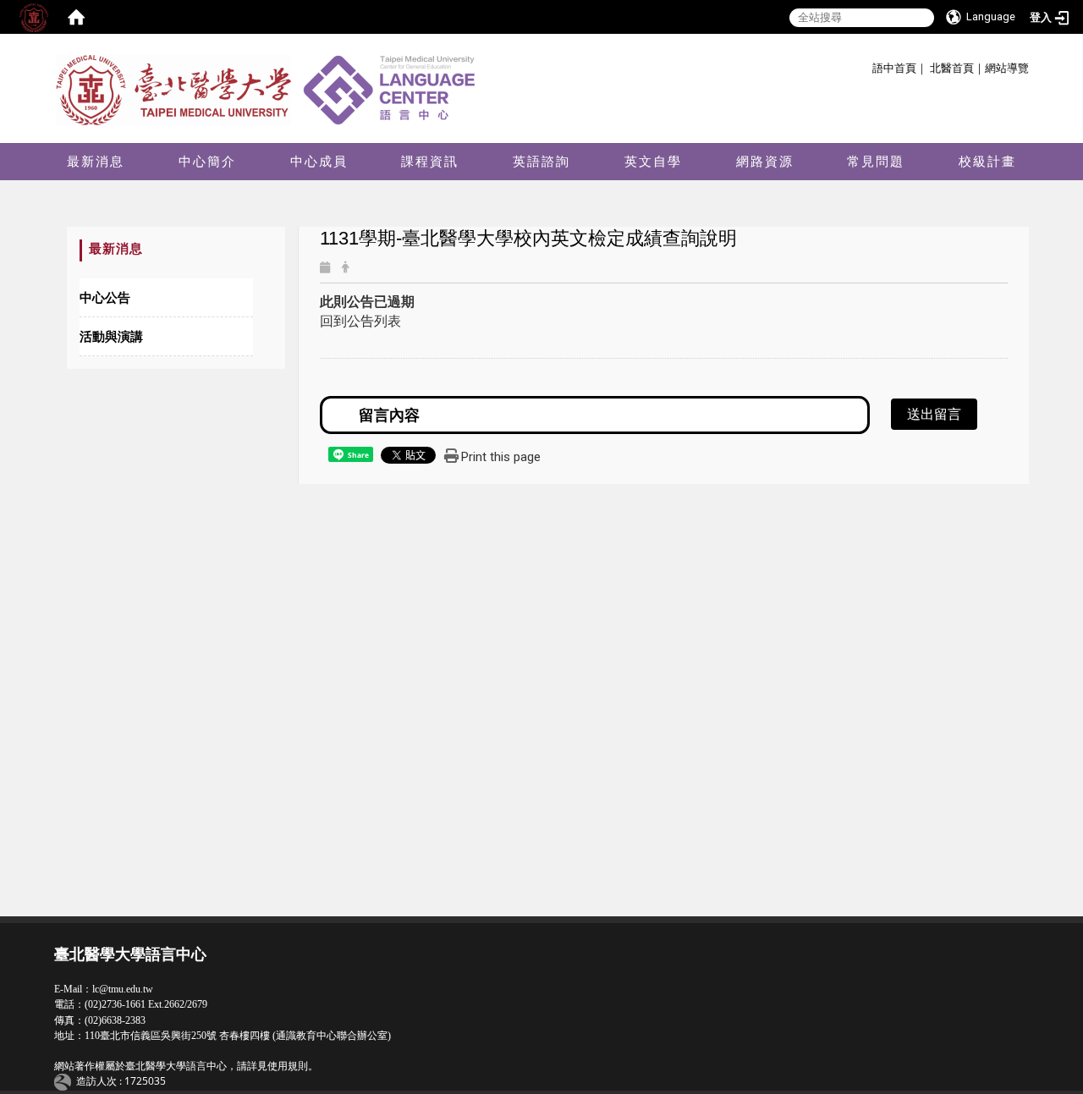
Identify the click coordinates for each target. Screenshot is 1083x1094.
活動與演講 (111, 335)
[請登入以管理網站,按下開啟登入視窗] (34, 17)
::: (866, 65)
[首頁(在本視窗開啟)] (76, 17)
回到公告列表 (360, 320)
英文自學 (653, 161)
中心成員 (319, 161)
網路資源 (765, 161)
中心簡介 (207, 161)
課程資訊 (430, 161)
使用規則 (287, 1066)
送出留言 (934, 413)
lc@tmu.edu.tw (122, 989)
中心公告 (105, 297)
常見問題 (875, 161)
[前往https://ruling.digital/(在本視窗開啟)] (65, 1081)
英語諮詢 (541, 161)
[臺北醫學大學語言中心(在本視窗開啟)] (270, 89)
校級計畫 (987, 161)
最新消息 (95, 161)
